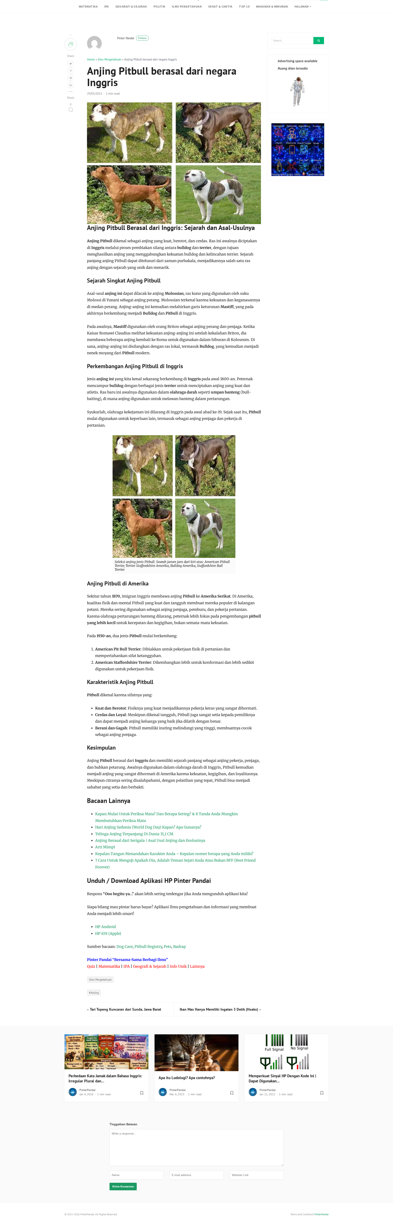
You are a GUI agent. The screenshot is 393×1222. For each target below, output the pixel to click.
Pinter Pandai (132, 38)
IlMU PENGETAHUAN (187, 6)
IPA (106, 6)
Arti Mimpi (105, 847)
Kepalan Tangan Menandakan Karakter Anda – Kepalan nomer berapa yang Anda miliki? (174, 853)
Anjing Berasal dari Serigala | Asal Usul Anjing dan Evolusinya (150, 840)
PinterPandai (87, 1090)
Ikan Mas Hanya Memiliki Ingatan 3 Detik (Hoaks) (219, 1009)
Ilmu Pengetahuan (109, 59)
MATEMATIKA (88, 6)
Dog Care (124, 946)
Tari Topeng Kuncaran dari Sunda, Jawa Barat (125, 1009)
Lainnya (197, 966)
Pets (167, 946)
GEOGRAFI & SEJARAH (131, 6)
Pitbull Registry (148, 946)
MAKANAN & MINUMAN (272, 6)
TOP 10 (244, 6)
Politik (159, 6)
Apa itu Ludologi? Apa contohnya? (187, 1077)
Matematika (109, 966)
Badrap (179, 946)
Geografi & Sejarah (149, 966)
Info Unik (178, 966)
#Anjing (94, 992)
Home (91, 59)
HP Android (105, 926)
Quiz (91, 966)
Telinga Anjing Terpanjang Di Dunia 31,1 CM (134, 834)
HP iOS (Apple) (108, 933)
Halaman (302, 6)
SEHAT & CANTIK (220, 6)
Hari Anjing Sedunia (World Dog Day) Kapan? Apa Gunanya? (148, 827)
